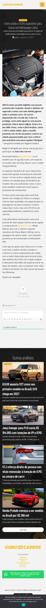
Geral (23, 561)
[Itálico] (7, 319)
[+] (30, 319)
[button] (42, 4)
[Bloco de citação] (20, 319)
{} (27, 319)
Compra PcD (8, 407)
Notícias (7, 364)
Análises (23, 20)
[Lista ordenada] (14, 319)
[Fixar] (12, 319)
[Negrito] (4, 319)
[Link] (25, 319)
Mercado (23, 564)
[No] (43, 601)
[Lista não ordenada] (17, 319)
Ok (23, 605)
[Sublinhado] (9, 319)
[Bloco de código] (22, 319)
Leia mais (23, 530)
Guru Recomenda (23, 563)
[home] (12, 5)
